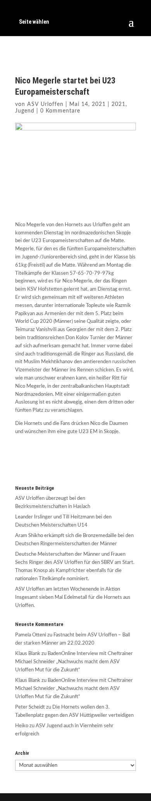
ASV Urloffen (45, 104)
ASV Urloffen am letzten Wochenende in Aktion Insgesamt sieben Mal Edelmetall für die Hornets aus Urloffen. (72, 597)
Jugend (24, 111)
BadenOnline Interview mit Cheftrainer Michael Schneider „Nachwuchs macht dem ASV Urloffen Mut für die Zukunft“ (74, 662)
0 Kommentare (60, 111)
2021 (118, 104)
